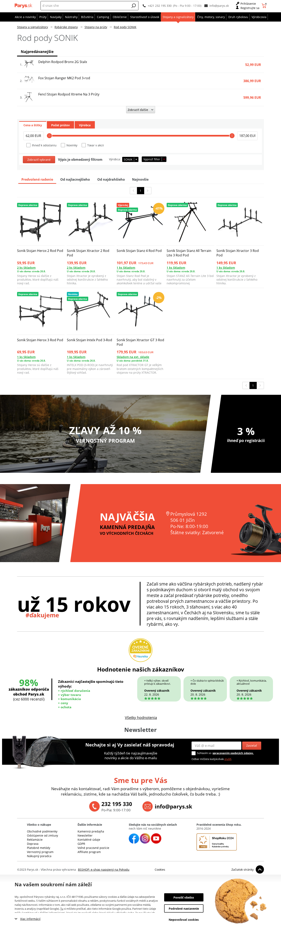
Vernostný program (40, 852)
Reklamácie (35, 840)
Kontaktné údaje (89, 840)
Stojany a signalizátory (32, 27)
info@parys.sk (219, 6)
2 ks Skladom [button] (26, 268)
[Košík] (264, 6)
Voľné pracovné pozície (93, 848)
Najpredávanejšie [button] (37, 51)
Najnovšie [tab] (140, 179)
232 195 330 (116, 804)
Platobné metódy (38, 848)
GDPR (81, 844)
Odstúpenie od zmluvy (42, 835)
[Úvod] (24, 6)
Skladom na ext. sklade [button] (133, 357)
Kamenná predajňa (91, 831)
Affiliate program (89, 852)
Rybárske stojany (66, 27)
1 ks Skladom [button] (126, 268)
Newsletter (85, 835)
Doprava (32, 844)
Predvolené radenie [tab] (37, 179)
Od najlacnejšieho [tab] (75, 179)
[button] (134, 6)
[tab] (32, 125)
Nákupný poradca (39, 856)
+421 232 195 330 (160, 6)
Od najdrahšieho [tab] (111, 179)
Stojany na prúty (96, 27)
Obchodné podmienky (42, 831)
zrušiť (227, 759)
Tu (61, 908)
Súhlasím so (204, 753)
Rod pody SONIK (125, 27)
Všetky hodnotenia (141, 717)
